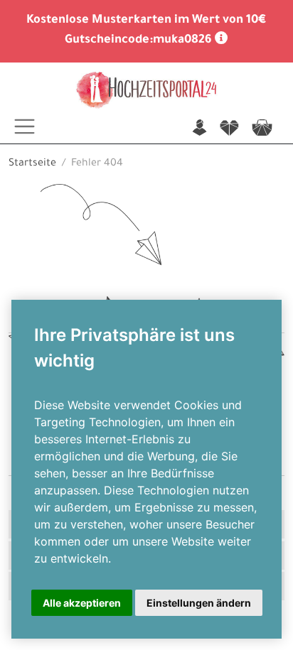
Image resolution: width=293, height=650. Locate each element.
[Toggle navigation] (24, 126)
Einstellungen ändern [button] (198, 603)
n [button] (199, 129)
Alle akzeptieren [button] (82, 603)
